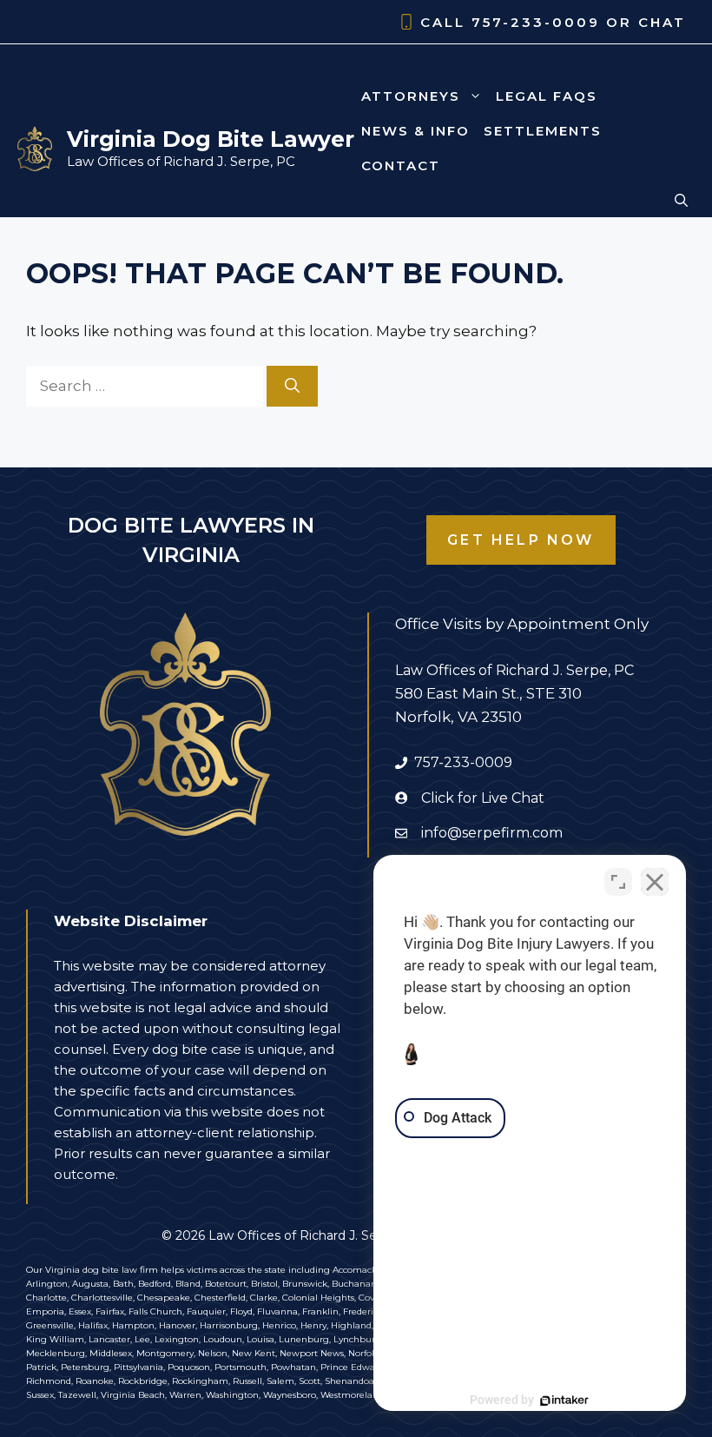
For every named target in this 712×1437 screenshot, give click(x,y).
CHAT (662, 22)
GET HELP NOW (520, 540)
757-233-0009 (535, 22)
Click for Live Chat (482, 798)
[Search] (292, 386)
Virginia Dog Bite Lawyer (210, 139)
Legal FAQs (546, 96)
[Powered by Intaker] (564, 1400)
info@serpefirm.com (492, 832)
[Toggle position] (618, 882)
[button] (681, 200)
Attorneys (410, 96)
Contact (400, 165)
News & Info (415, 131)
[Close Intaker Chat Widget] (655, 882)
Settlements (543, 131)
